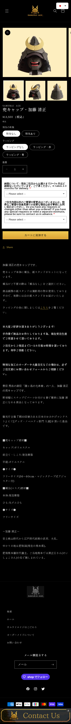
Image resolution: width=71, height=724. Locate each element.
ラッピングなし (15, 147)
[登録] (53, 665)
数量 (5, 162)
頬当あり (30, 133)
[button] (7, 11)
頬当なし (11, 133)
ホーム (10, 619)
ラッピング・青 (15, 154)
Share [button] (10, 247)
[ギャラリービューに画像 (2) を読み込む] (35, 91)
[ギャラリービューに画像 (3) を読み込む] (57, 91)
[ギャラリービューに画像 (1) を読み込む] (13, 91)
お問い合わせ (14, 642)
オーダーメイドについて (21, 635)
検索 (9, 611)
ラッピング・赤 (42, 147)
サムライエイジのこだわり (22, 627)
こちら (44, 307)
